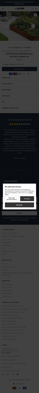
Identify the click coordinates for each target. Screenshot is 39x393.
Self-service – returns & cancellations (13, 236)
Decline (19, 205)
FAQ (3, 248)
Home (3, 50)
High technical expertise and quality (12, 306)
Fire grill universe (7, 287)
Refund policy (6, 245)
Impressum (5, 270)
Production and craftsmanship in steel (13, 312)
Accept (27, 198)
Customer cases (7, 296)
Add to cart (19, 69)
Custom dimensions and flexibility (12, 318)
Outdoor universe (7, 284)
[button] (19, 384)
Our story (4, 264)
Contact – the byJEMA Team (10, 233)
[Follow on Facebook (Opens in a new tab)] (3, 374)
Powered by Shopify (25, 379)
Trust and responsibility (9, 321)
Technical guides (7, 293)
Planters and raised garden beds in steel (14, 327)
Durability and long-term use (10, 315)
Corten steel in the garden (10, 324)
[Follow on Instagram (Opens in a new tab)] (8, 374)
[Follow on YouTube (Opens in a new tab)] (18, 374)
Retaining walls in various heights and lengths (18, 50)
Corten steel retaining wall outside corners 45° (16, 52)
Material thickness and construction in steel (15, 309)
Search (4, 254)
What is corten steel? (8, 336)
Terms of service (7, 239)
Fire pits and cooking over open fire (12, 330)
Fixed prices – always (8, 267)
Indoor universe (6, 290)
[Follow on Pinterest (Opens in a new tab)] (13, 374)
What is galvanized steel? (9, 339)
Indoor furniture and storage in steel (13, 333)
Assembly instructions (8, 251)
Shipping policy (6, 242)
